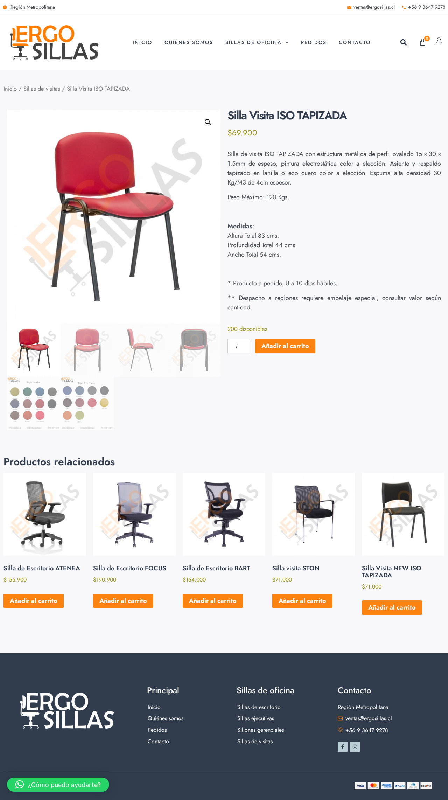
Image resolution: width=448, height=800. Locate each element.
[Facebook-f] (343, 747)
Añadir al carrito (285, 345)
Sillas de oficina (253, 42)
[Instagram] (355, 747)
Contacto (355, 42)
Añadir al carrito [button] (33, 600)
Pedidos (314, 42)
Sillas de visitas (41, 88)
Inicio (142, 42)
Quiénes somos (188, 42)
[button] (403, 42)
